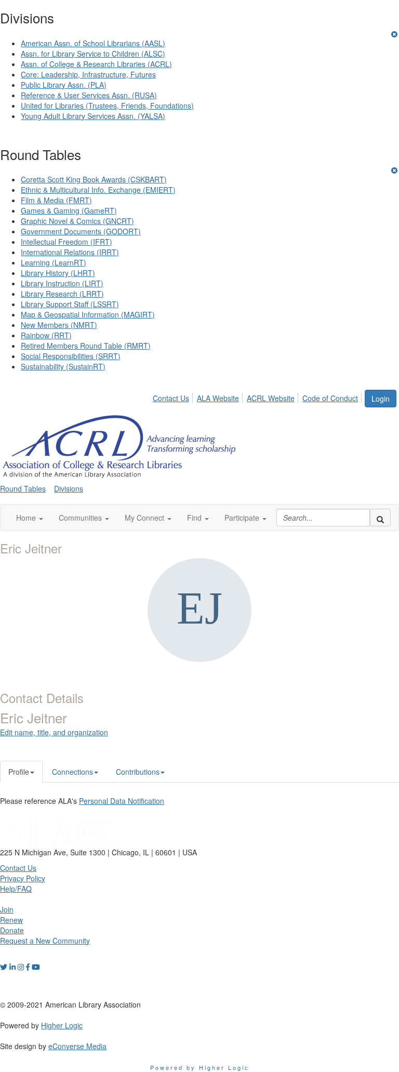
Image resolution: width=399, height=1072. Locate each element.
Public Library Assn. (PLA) (64, 85)
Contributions (137, 771)
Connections (72, 771)
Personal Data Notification (121, 801)
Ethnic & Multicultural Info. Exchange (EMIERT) (98, 189)
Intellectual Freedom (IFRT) (66, 241)
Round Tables (23, 488)
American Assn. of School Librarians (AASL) (93, 43)
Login (380, 398)
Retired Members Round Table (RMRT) (86, 345)
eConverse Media (77, 1046)
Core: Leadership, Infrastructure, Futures (88, 74)
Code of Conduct (330, 398)
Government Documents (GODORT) (81, 231)
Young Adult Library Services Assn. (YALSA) (93, 116)
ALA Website (218, 398)
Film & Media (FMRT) (56, 200)
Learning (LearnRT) (53, 262)
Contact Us (171, 398)
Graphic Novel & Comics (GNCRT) (77, 221)
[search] (380, 517)
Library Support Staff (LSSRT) (70, 304)
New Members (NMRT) (59, 325)
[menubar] (258, 396)
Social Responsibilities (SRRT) (71, 356)
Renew (11, 920)
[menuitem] (174, 396)
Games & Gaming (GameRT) (69, 210)
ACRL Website (271, 398)
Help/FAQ (16, 888)
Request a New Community (45, 940)
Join (7, 909)
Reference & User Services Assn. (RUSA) (89, 95)
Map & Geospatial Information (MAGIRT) (88, 314)
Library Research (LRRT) (62, 293)
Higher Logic (62, 1025)
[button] (29, 518)
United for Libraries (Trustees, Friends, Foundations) (107, 105)
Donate (12, 930)
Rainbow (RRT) (46, 335)
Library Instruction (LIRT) (62, 283)
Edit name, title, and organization (54, 732)
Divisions (68, 488)
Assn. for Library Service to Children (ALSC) (93, 53)
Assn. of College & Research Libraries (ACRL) (96, 64)
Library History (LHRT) (58, 273)
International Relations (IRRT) (70, 252)
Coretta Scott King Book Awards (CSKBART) (94, 179)
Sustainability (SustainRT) (63, 366)
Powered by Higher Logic (199, 1067)
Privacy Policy (22, 878)
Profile (18, 771)
